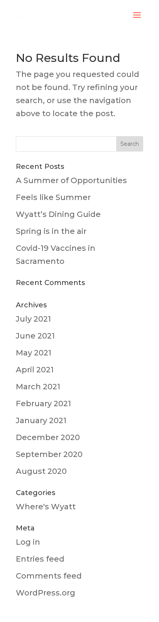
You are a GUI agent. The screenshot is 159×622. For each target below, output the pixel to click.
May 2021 (33, 352)
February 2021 (43, 403)
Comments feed (49, 575)
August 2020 (41, 471)
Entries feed (40, 559)
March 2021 (38, 386)
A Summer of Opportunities (71, 180)
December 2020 (48, 437)
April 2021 (35, 369)
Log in (28, 542)
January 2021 (41, 420)
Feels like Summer (53, 197)
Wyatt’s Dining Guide (58, 214)
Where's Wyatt (46, 506)
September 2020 (49, 454)
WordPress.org (45, 592)
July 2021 (33, 319)
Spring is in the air (51, 231)
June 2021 (35, 335)
